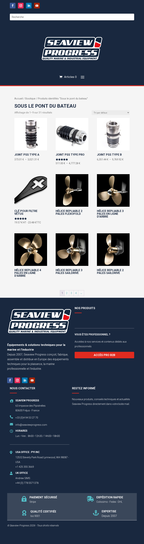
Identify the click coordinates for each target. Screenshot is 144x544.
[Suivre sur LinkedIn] (29, 5)
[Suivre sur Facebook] (12, 5)
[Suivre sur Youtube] (37, 5)
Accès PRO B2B (104, 355)
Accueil (18, 98)
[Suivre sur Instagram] (21, 5)
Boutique (30, 98)
